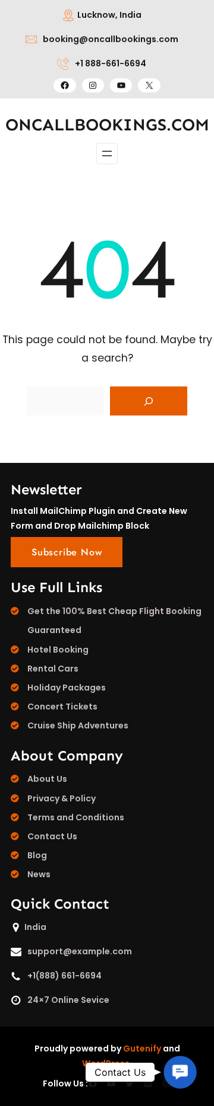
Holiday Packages (66, 687)
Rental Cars (52, 669)
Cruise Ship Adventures (77, 725)
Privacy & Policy (61, 798)
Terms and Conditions (75, 817)
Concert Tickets (62, 706)
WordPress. (107, 1063)
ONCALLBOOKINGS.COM (107, 124)
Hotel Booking (58, 650)
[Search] (148, 401)
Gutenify (142, 1048)
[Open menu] (107, 153)
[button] (180, 1072)
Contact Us (52, 836)
